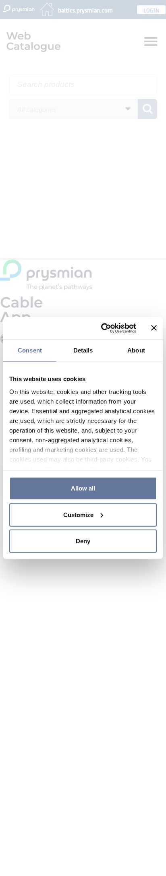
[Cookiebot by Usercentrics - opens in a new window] (102, 328)
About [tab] (136, 350)
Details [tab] (83, 350)
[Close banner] (154, 328)
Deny (83, 541)
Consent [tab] (30, 350)
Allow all (83, 488)
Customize (78, 514)
